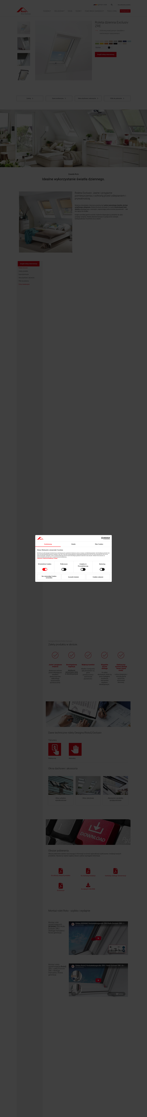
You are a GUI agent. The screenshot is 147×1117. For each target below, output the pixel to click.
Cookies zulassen (98, 577)
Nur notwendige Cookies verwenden (49, 576)
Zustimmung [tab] (48, 544)
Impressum (39, 558)
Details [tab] (73, 544)
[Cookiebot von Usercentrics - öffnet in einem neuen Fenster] (102, 538)
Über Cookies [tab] (99, 544)
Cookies (55, 558)
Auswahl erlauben (73, 577)
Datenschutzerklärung (48, 558)
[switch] (64, 569)
